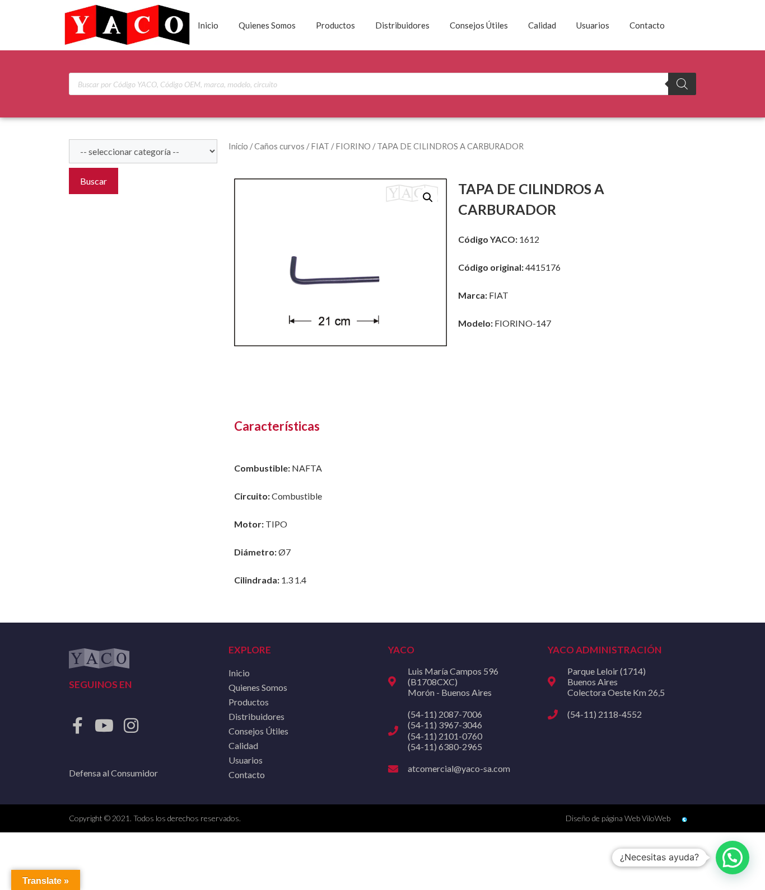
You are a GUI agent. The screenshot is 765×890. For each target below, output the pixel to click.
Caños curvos (279, 146)
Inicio (208, 25)
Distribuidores (402, 25)
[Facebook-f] (77, 725)
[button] (428, 197)
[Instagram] (131, 725)
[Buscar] (682, 84)
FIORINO (353, 146)
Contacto (647, 25)
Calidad (542, 25)
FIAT (320, 146)
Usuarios (592, 25)
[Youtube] (104, 725)
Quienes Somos (267, 25)
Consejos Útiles (479, 25)
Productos (335, 25)
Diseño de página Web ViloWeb (618, 818)
